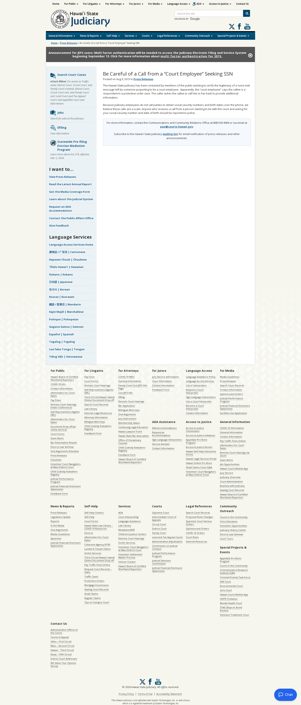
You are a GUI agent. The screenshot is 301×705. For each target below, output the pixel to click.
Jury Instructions (127, 418)
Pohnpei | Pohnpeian (63, 319)
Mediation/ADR (126, 529)
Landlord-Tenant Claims (97, 548)
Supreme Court (160, 512)
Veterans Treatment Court (234, 614)
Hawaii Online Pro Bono (199, 463)
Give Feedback (59, 225)
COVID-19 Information (232, 428)
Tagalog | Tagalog (62, 341)
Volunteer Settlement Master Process (130, 556)
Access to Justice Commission (195, 429)
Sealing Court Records (232, 490)
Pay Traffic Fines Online (233, 440)
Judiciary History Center (233, 530)
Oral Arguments (127, 414)
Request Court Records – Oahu (98, 571)
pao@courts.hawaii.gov (176, 126)
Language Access (177, 4)
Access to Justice (219, 4)
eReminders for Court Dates (63, 394)
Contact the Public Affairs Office (71, 218)
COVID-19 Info (58, 384)
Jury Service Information (165, 376)
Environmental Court (231, 585)
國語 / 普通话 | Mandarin (65, 304)
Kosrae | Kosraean (61, 297)
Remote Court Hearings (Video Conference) (63, 406)
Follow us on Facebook (239, 26)
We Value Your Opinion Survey (63, 664)
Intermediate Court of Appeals (164, 518)
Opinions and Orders (231, 394)
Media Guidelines (229, 376)
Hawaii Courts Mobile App (234, 468)
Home (55, 4)
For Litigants (90, 4)
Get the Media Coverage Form (69, 192)
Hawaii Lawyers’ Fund (130, 431)
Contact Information (62, 388)
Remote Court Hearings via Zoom (234, 454)
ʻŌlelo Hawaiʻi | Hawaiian (66, 267)
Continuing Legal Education (133, 427)
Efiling (62, 127)
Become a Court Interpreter (195, 407)
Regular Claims (92, 598)
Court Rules (192, 537)
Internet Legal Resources (98, 413)
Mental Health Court (231, 603)
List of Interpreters (196, 385)
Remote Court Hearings (97, 385)
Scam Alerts (57, 438)
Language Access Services (200, 381)
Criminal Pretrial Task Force (235, 577)
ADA (199, 4)
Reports (55, 521)
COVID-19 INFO (126, 376)
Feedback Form (59, 493)
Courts (146, 35)
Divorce (88, 532)
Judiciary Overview (230, 477)
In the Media (57, 525)
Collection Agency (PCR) (97, 544)
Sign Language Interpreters (201, 397)
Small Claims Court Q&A (199, 467)
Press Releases (68, 43)
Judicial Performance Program (62, 480)
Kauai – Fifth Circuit (61, 654)
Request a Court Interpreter (195, 391)
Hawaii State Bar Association (133, 435)
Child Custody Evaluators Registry (64, 473)
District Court (159, 528)
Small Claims (91, 593)
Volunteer (56, 459)
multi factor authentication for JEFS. (191, 56)
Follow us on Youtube (247, 26)
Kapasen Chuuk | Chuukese (68, 259)
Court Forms (57, 433)
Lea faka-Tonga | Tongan (67, 349)
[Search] (246, 13)
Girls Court (226, 590)
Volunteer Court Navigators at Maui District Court (65, 465)
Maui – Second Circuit (62, 645)
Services (130, 35)
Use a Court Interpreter (199, 401)
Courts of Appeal (60, 637)
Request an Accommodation (161, 434)
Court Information (162, 381)
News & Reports (90, 35)
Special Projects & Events (232, 35)
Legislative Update (61, 516)
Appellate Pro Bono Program (196, 441)
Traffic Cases (91, 576)
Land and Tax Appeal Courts (167, 537)
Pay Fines (56, 400)
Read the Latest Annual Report (70, 184)
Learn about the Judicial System (71, 199)
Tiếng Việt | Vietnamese (65, 356)
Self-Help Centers (94, 512)
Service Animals (161, 443)
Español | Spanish (61, 334)
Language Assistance (129, 521)
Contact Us (242, 4)
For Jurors (135, 4)
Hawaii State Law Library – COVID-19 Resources (98, 527)
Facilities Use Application (233, 413)
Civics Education (229, 521)
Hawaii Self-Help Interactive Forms (201, 453)
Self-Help (112, 35)
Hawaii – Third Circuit (62, 650)
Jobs (60, 112)
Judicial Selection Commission (161, 562)
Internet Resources (196, 541)
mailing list (170, 134)
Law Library (90, 408)
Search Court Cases (71, 75)
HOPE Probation (229, 598)
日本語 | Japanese (60, 282)
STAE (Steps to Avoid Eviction (231, 609)
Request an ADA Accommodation (60, 209)
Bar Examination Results (64, 442)
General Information (61, 35)
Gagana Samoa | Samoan (66, 327)
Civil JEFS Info (125, 392)
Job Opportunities (229, 464)
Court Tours (226, 538)
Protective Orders (94, 580)
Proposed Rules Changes (199, 516)
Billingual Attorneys (128, 409)
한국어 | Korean (59, 289)
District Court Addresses (64, 658)
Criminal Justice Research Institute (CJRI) (234, 571)
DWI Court (225, 581)
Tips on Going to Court (96, 602)
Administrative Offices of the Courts (64, 631)
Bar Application (126, 405)
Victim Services (92, 553)
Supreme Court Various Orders (199, 523)
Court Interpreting (128, 516)
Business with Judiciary (232, 485)
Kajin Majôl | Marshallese (66, 312)
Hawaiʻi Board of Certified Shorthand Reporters (64, 378)
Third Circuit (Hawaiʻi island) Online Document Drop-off (99, 399)
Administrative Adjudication (167, 541)
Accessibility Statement (169, 693)
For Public (70, 4)
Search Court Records (96, 404)
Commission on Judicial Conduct (165, 547)
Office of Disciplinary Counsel (129, 442)
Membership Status (129, 422)
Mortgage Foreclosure (96, 585)
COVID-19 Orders (195, 532)
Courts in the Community (234, 517)
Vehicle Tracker (127, 561)
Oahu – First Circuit (61, 641)
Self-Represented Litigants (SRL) (65, 413)
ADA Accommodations (164, 428)
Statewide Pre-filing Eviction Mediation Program (72, 146)
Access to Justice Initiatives (200, 435)
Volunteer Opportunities (233, 525)
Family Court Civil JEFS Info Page (132, 387)
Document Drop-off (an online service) (63, 428)
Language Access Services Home (71, 244)
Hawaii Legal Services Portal (201, 458)
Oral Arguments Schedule (65, 451)
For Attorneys (113, 4)
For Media (154, 4)
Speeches (56, 538)
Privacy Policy (126, 693)
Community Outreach (197, 35)
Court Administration (231, 481)
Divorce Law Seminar (62, 446)
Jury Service (226, 472)
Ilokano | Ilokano (61, 274)
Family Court (159, 532)
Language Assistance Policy (200, 376)
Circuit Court (159, 524)
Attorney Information (96, 417)
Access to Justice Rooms (199, 447)
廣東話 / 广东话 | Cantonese (67, 252)
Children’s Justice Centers (132, 534)
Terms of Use (145, 693)
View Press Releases (62, 177)
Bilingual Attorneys (94, 421)
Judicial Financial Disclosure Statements (66, 488)
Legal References (167, 35)
